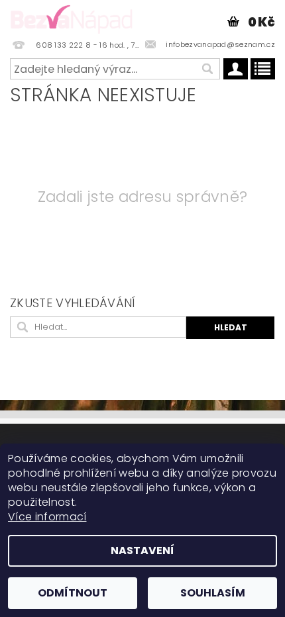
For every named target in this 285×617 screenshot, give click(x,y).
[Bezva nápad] (71, 17)
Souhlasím (212, 592)
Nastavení (142, 550)
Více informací (47, 516)
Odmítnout (72, 592)
